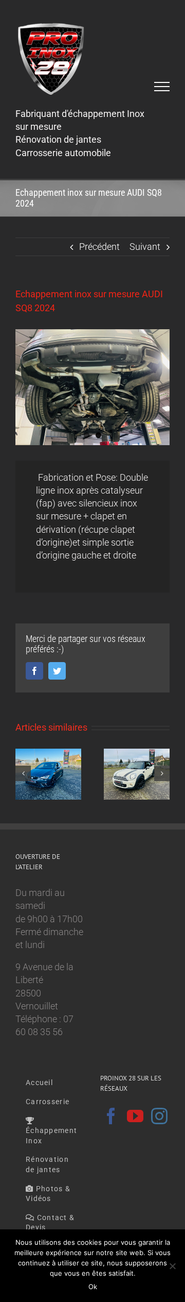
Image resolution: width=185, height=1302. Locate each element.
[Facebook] (111, 1116)
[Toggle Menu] (162, 86)
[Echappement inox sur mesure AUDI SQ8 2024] (92, 387)
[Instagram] (159, 1116)
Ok (92, 1286)
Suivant (145, 246)
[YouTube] (135, 1116)
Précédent (99, 246)
